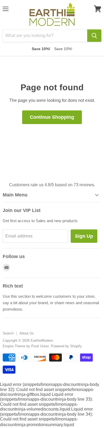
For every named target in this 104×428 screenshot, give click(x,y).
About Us (26, 333)
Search (8, 333)
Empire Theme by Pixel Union (26, 346)
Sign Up (84, 236)
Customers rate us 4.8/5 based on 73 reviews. (52, 185)
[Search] (94, 35)
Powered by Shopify (66, 346)
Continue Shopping (52, 117)
